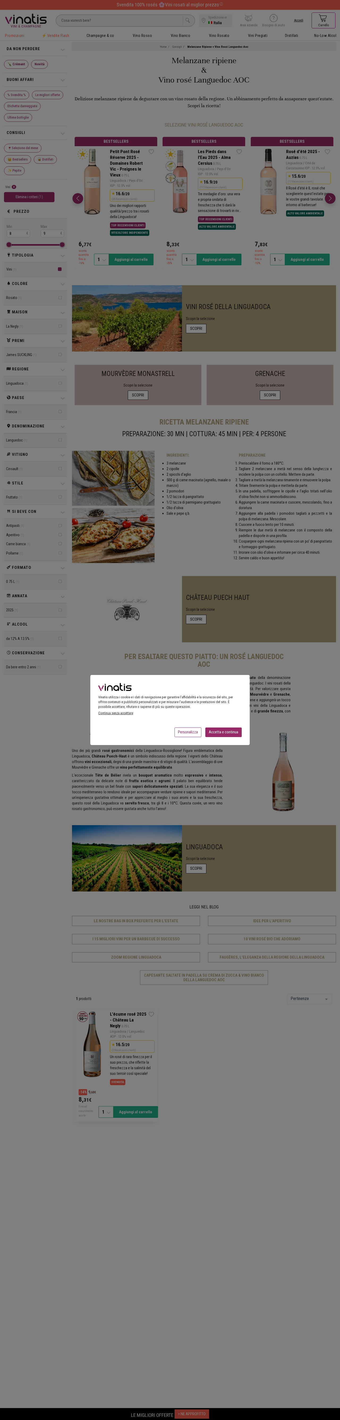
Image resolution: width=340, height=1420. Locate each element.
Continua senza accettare (115, 713)
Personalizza (188, 732)
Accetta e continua (223, 732)
